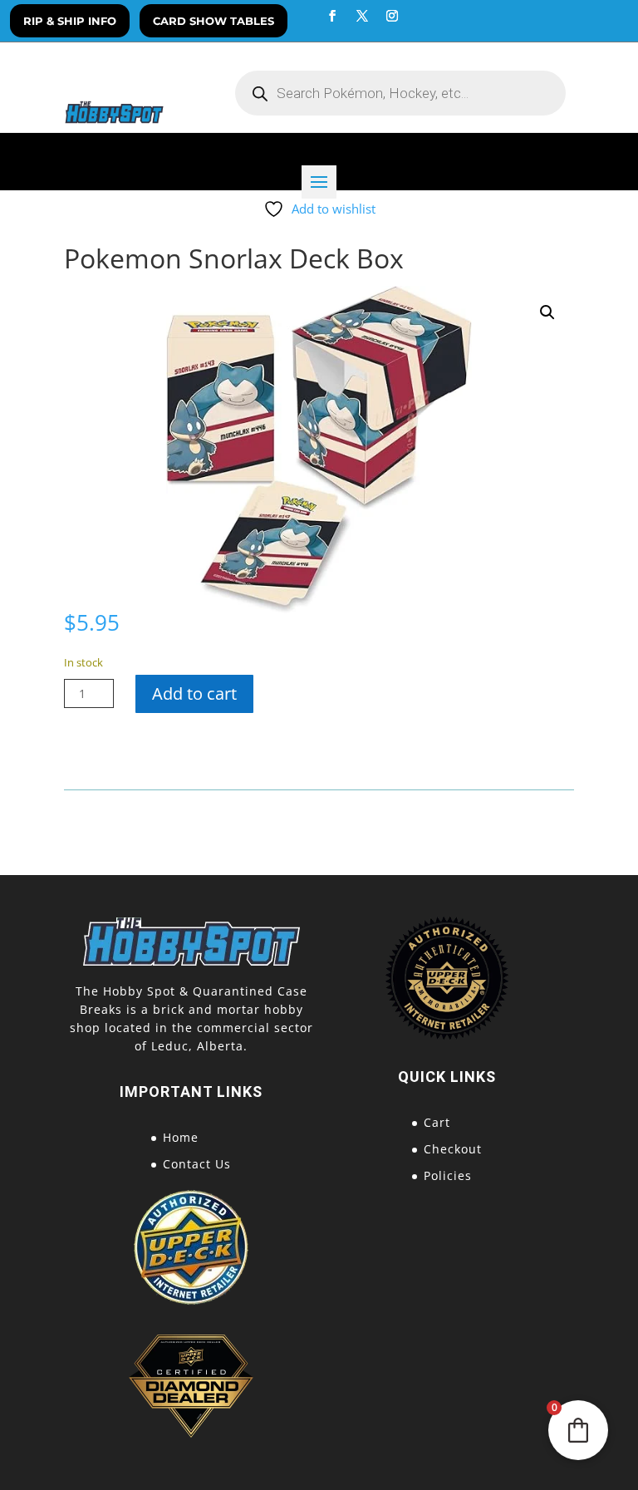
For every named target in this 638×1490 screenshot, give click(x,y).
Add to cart (194, 693)
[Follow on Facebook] (332, 15)
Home (181, 1137)
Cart (437, 1122)
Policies (448, 1175)
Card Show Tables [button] (213, 20)
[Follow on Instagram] (392, 15)
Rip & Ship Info (69, 20)
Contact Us (197, 1164)
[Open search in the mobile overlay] (400, 93)
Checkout (453, 1149)
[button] (547, 312)
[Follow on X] (362, 15)
